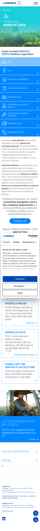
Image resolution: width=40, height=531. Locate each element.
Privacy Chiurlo (23, 496)
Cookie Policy (32, 496)
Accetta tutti (20, 279)
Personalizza (19, 286)
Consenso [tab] (6, 242)
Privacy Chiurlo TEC (7, 511)
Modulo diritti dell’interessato (10, 498)
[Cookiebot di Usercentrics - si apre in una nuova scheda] (28, 236)
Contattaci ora (20, 221)
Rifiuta (20, 293)
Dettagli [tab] (16, 242)
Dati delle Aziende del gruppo (10, 496)
